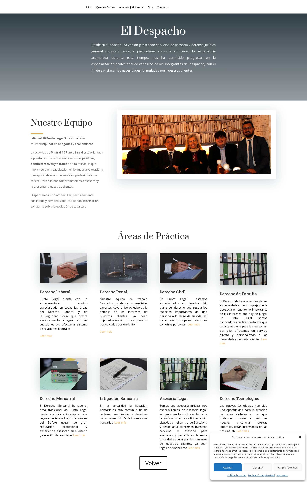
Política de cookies (237, 475)
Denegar (257, 467)
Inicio (89, 7)
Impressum (282, 475)
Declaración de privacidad (261, 475)
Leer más (46, 336)
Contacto (162, 7)
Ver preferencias (287, 467)
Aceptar (228, 467)
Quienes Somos (105, 7)
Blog (150, 7)
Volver (153, 463)
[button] (300, 437)
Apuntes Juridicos (129, 7)
